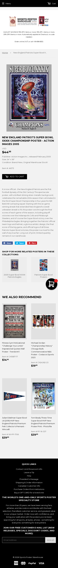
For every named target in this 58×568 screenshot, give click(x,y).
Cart (54, 3)
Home (5, 52)
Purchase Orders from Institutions (29, 489)
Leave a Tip (29, 472)
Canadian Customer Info (29, 486)
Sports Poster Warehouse (31, 557)
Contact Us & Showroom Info (29, 469)
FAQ (29, 476)
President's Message (29, 479)
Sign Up (50, 540)
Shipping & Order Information (29, 482)
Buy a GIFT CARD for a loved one (29, 492)
